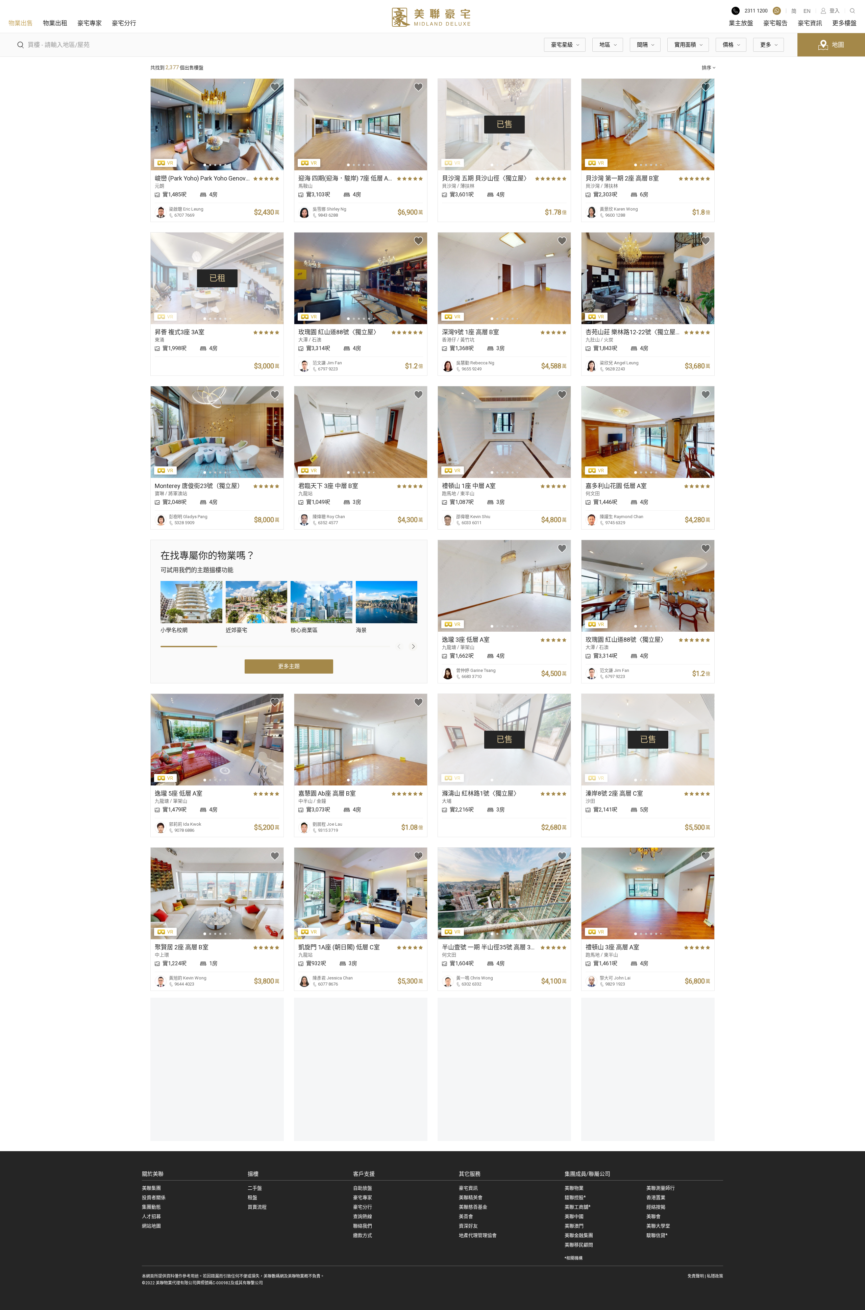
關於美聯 (153, 1174)
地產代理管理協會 (478, 1235)
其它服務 (469, 1174)
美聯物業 (574, 1188)
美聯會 (653, 1216)
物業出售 (20, 23)
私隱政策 (715, 1276)
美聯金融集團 (579, 1235)
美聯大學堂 (658, 1226)
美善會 (466, 1216)
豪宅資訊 (810, 23)
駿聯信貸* (657, 1235)
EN (807, 11)
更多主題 (289, 666)
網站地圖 (151, 1226)
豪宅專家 (89, 23)
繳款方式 (362, 1235)
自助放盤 (362, 1188)
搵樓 (253, 1174)
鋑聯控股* (575, 1197)
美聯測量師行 (660, 1188)
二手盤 (255, 1188)
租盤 (252, 1197)
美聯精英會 (471, 1197)
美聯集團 (151, 1188)
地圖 (838, 44)
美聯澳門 (574, 1226)
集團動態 (151, 1207)
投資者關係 (154, 1197)
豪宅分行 (124, 23)
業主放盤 (741, 23)
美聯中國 (574, 1216)
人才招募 (151, 1216)
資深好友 (468, 1226)
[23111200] (777, 11)
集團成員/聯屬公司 (587, 1174)
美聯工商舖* (578, 1207)
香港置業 (655, 1197)
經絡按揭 (655, 1207)
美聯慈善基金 (473, 1207)
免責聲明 (696, 1276)
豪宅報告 (775, 23)
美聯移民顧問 (579, 1244)
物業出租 (55, 23)
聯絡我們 (362, 1226)
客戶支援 (364, 1174)
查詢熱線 (362, 1216)
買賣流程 (257, 1207)
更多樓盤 (844, 23)
